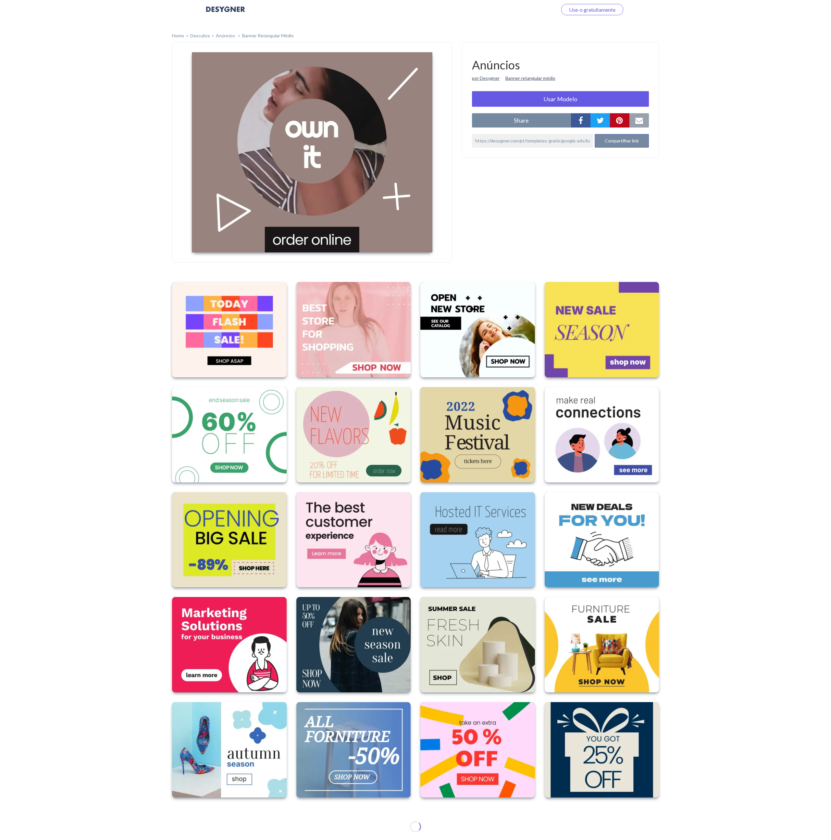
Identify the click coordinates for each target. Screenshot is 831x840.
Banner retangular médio (530, 78)
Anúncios (226, 35)
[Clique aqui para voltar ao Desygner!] (225, 14)
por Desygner (486, 78)
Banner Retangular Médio (268, 35)
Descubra (200, 35)
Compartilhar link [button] (622, 140)
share (521, 120)
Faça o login (536, 9)
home (178, 35)
